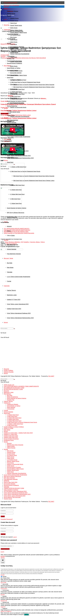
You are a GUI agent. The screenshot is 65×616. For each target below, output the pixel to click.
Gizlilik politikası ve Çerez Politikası (14, 427)
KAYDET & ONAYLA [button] (6, 611)
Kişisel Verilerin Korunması (11, 439)
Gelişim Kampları (8, 412)
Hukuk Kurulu (13, 42)
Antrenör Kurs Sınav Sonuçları (15, 445)
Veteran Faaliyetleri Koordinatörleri (19, 54)
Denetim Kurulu (14, 18)
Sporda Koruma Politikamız (11, 485)
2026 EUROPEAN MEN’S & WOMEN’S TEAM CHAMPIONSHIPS (21, 386)
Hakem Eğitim (11, 446)
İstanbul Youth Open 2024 (11, 436)
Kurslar (6, 108)
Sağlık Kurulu (13, 89)
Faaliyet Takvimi (8, 401)
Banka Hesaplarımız (12, 397)
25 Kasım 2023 (5, 55)
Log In (15, 537)
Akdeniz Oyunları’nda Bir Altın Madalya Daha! (16, 231)
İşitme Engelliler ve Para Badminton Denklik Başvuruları (19, 233)
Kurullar (9, 16)
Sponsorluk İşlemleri (9, 484)
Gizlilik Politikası (8, 370)
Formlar (6, 410)
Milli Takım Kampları (9, 478)
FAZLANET (51, 376)
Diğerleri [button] (3, 607)
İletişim (6, 373)
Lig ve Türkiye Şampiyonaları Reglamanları (15, 475)
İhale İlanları (7, 430)
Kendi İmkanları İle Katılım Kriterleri (16, 398)
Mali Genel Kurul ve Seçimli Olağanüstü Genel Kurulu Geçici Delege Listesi (33, 87)
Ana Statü (9, 395)
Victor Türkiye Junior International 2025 (14, 496)
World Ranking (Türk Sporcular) (12, 497)
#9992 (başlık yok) (9, 385)
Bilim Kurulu (13, 84)
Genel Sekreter (11, 407)
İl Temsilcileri (10, 409)
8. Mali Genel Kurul (12, 425)
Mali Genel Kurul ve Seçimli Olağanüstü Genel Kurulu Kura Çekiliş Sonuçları (33, 84)
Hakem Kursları (11, 448)
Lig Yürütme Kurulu (15, 80)
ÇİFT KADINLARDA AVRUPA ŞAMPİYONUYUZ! (16, 228)
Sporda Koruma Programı (17, 103)
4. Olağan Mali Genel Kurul (17, 94)
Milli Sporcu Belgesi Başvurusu (15, 212)
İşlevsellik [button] (3, 582)
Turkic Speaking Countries (11, 490)
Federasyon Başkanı (12, 11)
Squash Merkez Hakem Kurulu (18, 75)
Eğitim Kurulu (13, 66)
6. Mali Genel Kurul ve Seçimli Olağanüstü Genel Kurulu (25, 82)
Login (5, 19)
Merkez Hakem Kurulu (16, 70)
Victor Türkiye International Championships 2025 (20, 158)
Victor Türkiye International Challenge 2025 (19, 155)
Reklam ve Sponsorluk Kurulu (18, 107)
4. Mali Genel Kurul (12, 416)
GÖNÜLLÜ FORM (8, 428)
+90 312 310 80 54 (11, 243)
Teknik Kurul (13, 23)
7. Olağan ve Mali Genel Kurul (15, 424)
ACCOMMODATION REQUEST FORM (14, 388)
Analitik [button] (3, 594)
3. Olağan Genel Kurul (13, 415)
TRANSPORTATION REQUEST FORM (14, 488)
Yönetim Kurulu (11, 13)
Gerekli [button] (3, 575)
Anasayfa (6, 6)
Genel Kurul (10, 162)
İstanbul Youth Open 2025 (11, 437)
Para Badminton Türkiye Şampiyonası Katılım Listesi (18, 118)
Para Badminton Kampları (11, 479)
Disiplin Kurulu (14, 20)
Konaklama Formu (9, 440)
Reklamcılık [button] (4, 601)
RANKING (6, 481)
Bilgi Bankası (7, 65)
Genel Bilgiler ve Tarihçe (13, 406)
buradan (3, 556)
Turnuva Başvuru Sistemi (10, 2)
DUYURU (12, 44)
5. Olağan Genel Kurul (13, 419)
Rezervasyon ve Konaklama (11, 5)
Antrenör (9, 443)
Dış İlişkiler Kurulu (15, 112)
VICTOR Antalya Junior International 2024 (15, 491)
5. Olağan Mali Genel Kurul (17, 89)
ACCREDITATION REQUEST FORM (13, 389)
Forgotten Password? (7, 519)
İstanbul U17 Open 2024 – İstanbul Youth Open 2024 (18, 433)
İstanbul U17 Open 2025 (10, 434)
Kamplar (6, 240)
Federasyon (7, 9)
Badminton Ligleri (8, 392)
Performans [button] (4, 588)
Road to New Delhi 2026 (10, 482)
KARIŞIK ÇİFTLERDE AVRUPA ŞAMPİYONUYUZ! (17, 230)
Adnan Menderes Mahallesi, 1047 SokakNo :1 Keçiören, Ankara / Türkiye (25, 242)
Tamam (26, 614)
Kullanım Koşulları (9, 372)
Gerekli (4, 576)
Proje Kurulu (10, 463)
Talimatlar (6, 487)
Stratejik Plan (10, 400)
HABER (8, 44)
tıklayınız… (11, 95)
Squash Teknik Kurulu (16, 25)
